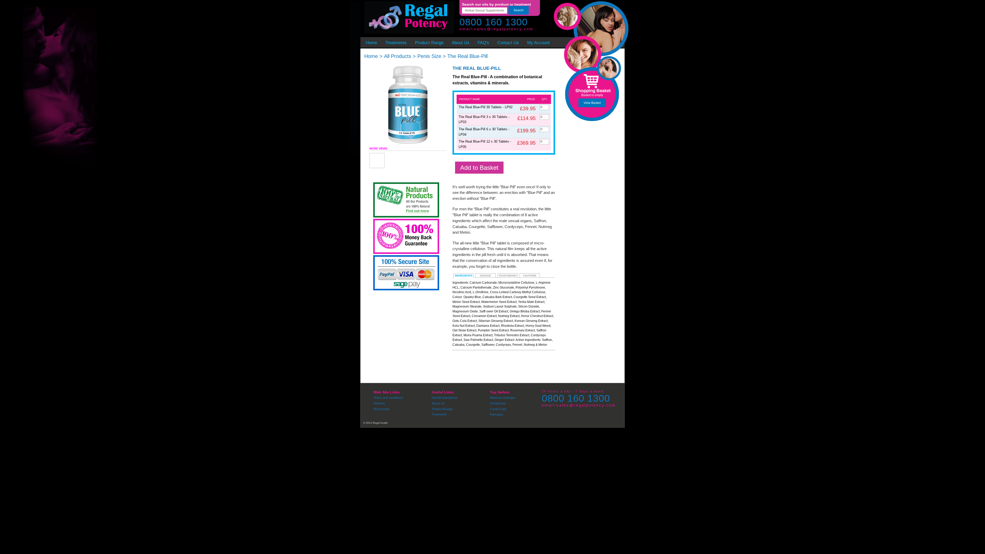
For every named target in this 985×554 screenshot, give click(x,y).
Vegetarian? (508, 275)
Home (371, 56)
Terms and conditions (388, 398)
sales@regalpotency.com (504, 29)
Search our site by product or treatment (496, 4)
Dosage (485, 275)
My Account (381, 409)
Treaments (439, 414)
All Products (397, 56)
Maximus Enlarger (502, 398)
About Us (438, 403)
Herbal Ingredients (445, 398)
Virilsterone (498, 403)
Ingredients (463, 275)
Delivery (379, 403)
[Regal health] (408, 18)
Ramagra (496, 414)
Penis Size (429, 56)
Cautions (529, 275)
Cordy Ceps (498, 409)
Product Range (442, 409)
